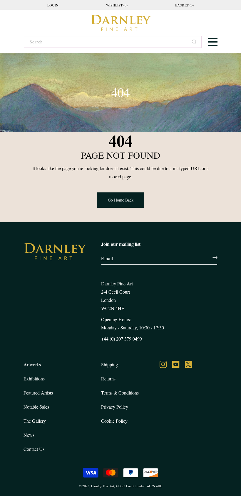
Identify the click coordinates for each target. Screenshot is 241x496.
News (29, 435)
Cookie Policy (114, 421)
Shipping (109, 364)
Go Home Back (120, 200)
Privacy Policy (114, 407)
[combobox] (112, 42)
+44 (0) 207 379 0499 (121, 339)
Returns (108, 378)
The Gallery (35, 421)
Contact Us (34, 449)
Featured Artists (38, 393)
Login (52, 5)
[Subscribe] (211, 257)
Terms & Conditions (120, 393)
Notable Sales (36, 407)
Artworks (32, 364)
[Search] (194, 42)
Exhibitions (34, 378)
